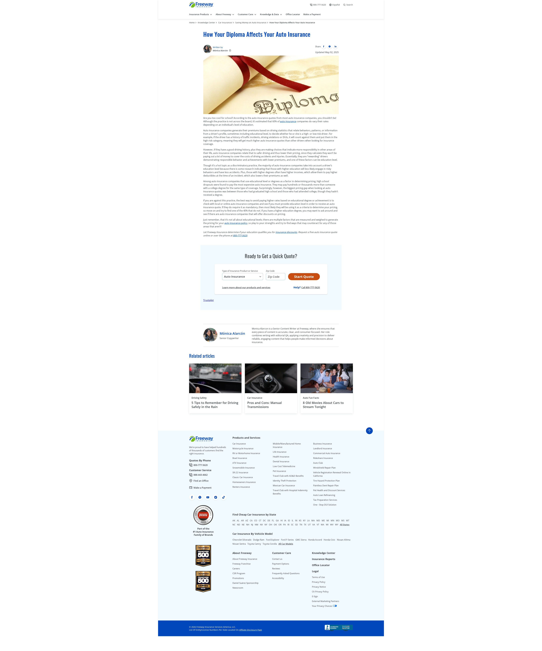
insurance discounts (286, 232)
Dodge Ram (258, 539)
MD (318, 520)
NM (256, 524)
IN (296, 520)
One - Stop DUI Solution (324, 504)
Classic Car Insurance (242, 477)
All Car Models (285, 543)
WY (336, 524)
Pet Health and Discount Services (329, 490)
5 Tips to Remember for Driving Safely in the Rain (215, 405)
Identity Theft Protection (284, 480)
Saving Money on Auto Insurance (250, 22)
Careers (236, 568)
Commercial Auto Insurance (326, 453)
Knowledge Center (206, 22)
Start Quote (304, 276)
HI (281, 520)
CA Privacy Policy (320, 591)
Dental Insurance (281, 461)
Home (192, 22)
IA (285, 520)
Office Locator (321, 565)
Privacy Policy (318, 582)
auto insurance (288, 121)
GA (277, 520)
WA (322, 524)
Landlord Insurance (322, 448)
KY (304, 520)
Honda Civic (329, 539)
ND (238, 524)
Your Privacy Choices (322, 606)
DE (268, 520)
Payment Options (280, 563)
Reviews (276, 568)
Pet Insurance (279, 471)
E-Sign (315, 596)
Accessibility (278, 578)
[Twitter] (329, 46)
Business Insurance (322, 443)
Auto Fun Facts (311, 397)
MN (332, 520)
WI (327, 524)
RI (288, 524)
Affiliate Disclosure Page (250, 630)
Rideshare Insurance (323, 458)
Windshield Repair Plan (324, 467)
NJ (252, 524)
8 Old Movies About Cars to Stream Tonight (323, 405)
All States (344, 524)
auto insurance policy (235, 223)
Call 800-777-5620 (310, 287)
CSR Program (238, 573)
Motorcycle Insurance (242, 448)
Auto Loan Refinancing (324, 495)
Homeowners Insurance (244, 482)
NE (243, 524)
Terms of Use (318, 577)
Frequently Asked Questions (286, 573)
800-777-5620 (240, 235)
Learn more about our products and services (246, 287)
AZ (246, 520)
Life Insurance (279, 451)
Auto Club (318, 462)
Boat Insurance (239, 458)
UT (309, 524)
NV (261, 524)
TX (305, 524)
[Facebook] (323, 46)
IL (292, 520)
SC (292, 524)
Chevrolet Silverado (241, 539)
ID (289, 520)
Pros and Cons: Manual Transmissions (264, 405)
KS (300, 520)
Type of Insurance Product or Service (240, 270)
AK (233, 520)
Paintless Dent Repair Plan (326, 485)
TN (301, 524)
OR (279, 524)
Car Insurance (254, 397)
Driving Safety (199, 397)
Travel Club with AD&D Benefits (288, 475)
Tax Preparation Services (325, 499)
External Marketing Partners (325, 601)
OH (270, 524)
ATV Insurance (239, 462)
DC (264, 520)
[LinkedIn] (335, 46)
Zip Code (270, 270)
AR (242, 520)
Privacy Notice (319, 586)
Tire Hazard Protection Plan (326, 480)
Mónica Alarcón (220, 50)
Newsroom (237, 587)
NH (247, 524)
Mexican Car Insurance (284, 485)
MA (313, 520)
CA (251, 520)
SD (296, 524)
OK (275, 524)
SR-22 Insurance (240, 472)
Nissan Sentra (239, 543)
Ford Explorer (272, 539)
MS (342, 520)
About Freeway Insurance (244, 558)
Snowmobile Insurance (243, 467)
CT (260, 520)
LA (308, 520)
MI (327, 520)
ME (323, 520)
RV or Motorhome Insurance (246, 453)
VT (318, 524)
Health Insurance (281, 456)
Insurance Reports (323, 559)
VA (313, 524)
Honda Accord (315, 539)
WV (331, 524)
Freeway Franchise (241, 563)
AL (238, 520)
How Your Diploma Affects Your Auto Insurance (292, 22)
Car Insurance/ (225, 22)
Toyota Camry (254, 543)
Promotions (238, 578)
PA (284, 524)
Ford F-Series (287, 539)
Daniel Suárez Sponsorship (245, 582)
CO (255, 520)
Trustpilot (208, 300)
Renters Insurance (241, 486)
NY (266, 524)
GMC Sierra (300, 539)
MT (347, 520)
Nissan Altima (343, 539)
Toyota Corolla (270, 543)
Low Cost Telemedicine (284, 466)
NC (233, 524)
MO (338, 520)
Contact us (277, 558)
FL (273, 520)
